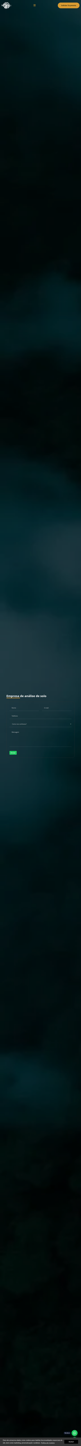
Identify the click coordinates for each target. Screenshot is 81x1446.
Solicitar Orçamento (68, 5)
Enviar (13, 753)
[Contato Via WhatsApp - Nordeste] (75, 1433)
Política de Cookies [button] (48, 1443)
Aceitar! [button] (71, 1442)
